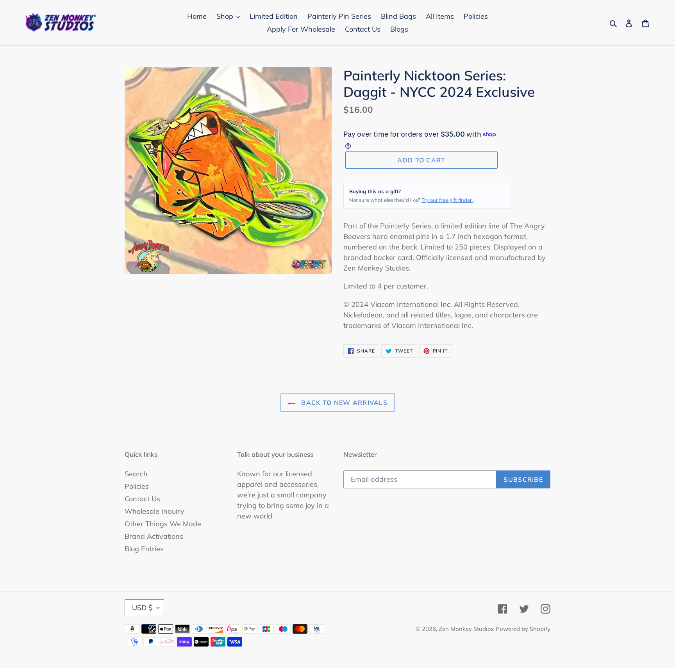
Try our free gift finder (447, 200)
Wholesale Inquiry (154, 511)
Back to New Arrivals (343, 402)
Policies (137, 486)
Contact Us (142, 498)
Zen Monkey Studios (466, 628)
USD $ (142, 607)
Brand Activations (154, 536)
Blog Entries (144, 548)
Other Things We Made (163, 523)
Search (136, 473)
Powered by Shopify (523, 628)
